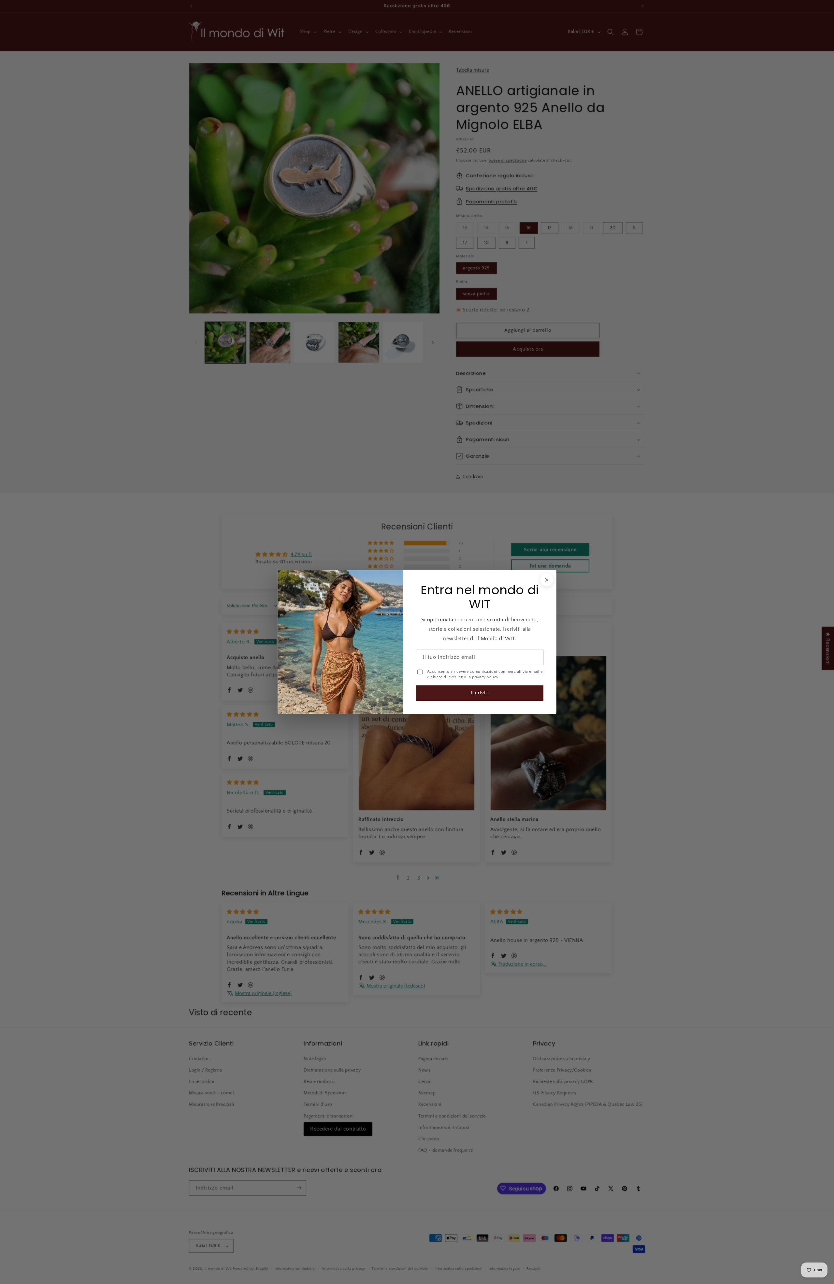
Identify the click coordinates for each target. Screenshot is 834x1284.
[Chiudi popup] (546, 579)
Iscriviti (480, 693)
